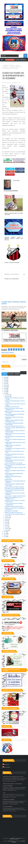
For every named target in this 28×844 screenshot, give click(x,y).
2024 (5, 380)
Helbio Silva (6, 764)
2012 (5, 536)
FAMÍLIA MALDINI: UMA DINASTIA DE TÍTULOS (13, 777)
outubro (7, 515)
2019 (5, 388)
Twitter (11, 168)
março (6, 527)
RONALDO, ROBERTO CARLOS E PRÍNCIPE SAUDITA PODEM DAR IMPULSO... (14, 238)
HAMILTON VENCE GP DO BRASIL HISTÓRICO (14, 487)
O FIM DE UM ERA (8, 479)
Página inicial (5, 362)
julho (6, 520)
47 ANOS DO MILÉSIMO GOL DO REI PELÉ (13, 463)
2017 (5, 391)
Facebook (21, 168)
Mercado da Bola (6, 59)
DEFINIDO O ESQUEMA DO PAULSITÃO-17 (14, 512)
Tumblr (21, 171)
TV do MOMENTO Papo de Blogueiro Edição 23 (15, 514)
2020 (5, 386)
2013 (5, 534)
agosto (6, 519)
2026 (5, 377)
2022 (5, 383)
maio (6, 523)
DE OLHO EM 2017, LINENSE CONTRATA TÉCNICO (15, 496)
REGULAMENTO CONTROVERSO (11, 511)
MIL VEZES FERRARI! (7, 806)
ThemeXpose (11, 841)
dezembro (7, 394)
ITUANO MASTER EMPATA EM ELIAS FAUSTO (14, 426)
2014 (5, 533)
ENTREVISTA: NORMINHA (8, 799)
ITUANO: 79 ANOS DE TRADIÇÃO (12, 262)
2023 (5, 382)
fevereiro (7, 528)
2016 (5, 393)
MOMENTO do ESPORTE (16, 838)
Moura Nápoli (7, 767)
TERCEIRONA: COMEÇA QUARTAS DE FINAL (14, 506)
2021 (5, 385)
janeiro (6, 530)
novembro (7, 396)
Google (11, 171)
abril (6, 525)
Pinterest (11, 174)
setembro (7, 517)
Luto (4, 792)
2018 (5, 390)
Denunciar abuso (7, 353)
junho (6, 522)
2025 (5, 378)
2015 (5, 531)
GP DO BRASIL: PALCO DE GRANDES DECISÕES (14, 488)
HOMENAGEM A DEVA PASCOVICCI (12, 406)
